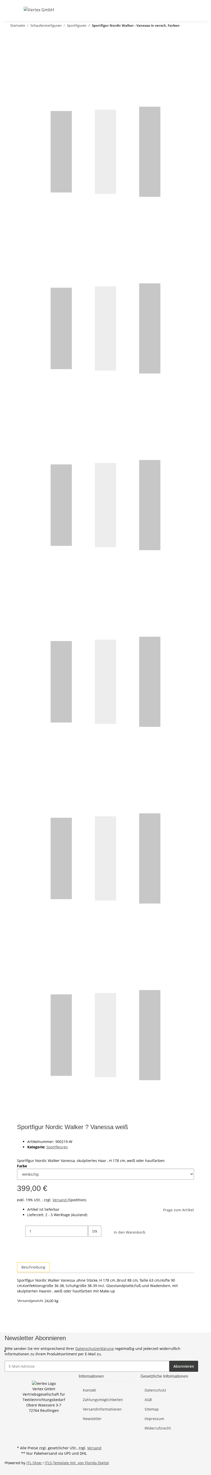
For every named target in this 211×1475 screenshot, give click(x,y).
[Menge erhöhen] (92, 1242)
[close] (21, 46)
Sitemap (152, 1409)
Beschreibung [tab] (33, 1267)
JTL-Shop (34, 1462)
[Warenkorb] (190, 9)
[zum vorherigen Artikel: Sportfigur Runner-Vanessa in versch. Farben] (21, 35)
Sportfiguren (57, 1147)
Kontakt (89, 1390)
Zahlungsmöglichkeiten (103, 1399)
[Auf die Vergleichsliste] (21, 57)
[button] (165, 9)
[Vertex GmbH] (39, 10)
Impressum (154, 1418)
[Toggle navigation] (20, 9)
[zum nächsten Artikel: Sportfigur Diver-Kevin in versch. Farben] (12, 35)
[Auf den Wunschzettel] (30, 57)
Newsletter (92, 1418)
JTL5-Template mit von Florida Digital (77, 1462)
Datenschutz (155, 1390)
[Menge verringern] (21, 1231)
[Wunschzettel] (182, 9)
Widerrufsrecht (158, 1428)
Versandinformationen (102, 1409)
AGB (148, 1399)
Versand (60, 1199)
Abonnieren (183, 1366)
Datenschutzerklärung (94, 1348)
